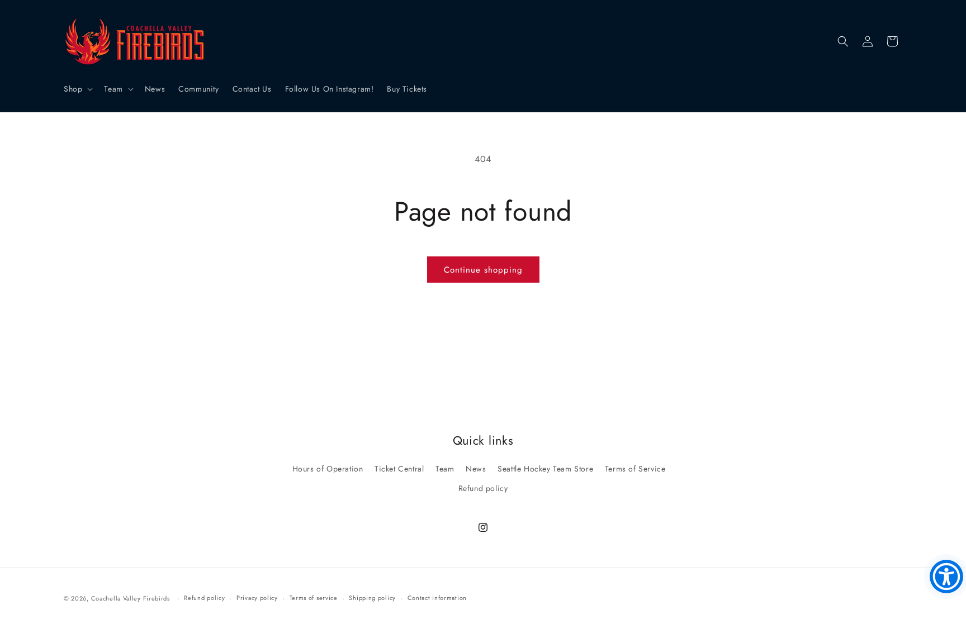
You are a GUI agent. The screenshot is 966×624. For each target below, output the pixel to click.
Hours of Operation (327, 468)
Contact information (437, 597)
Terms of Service (635, 468)
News (476, 468)
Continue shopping (483, 270)
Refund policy (483, 488)
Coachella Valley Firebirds (130, 598)
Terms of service (314, 597)
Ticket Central (399, 468)
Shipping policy (372, 597)
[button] (77, 89)
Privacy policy (257, 597)
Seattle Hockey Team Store (545, 468)
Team (444, 468)
